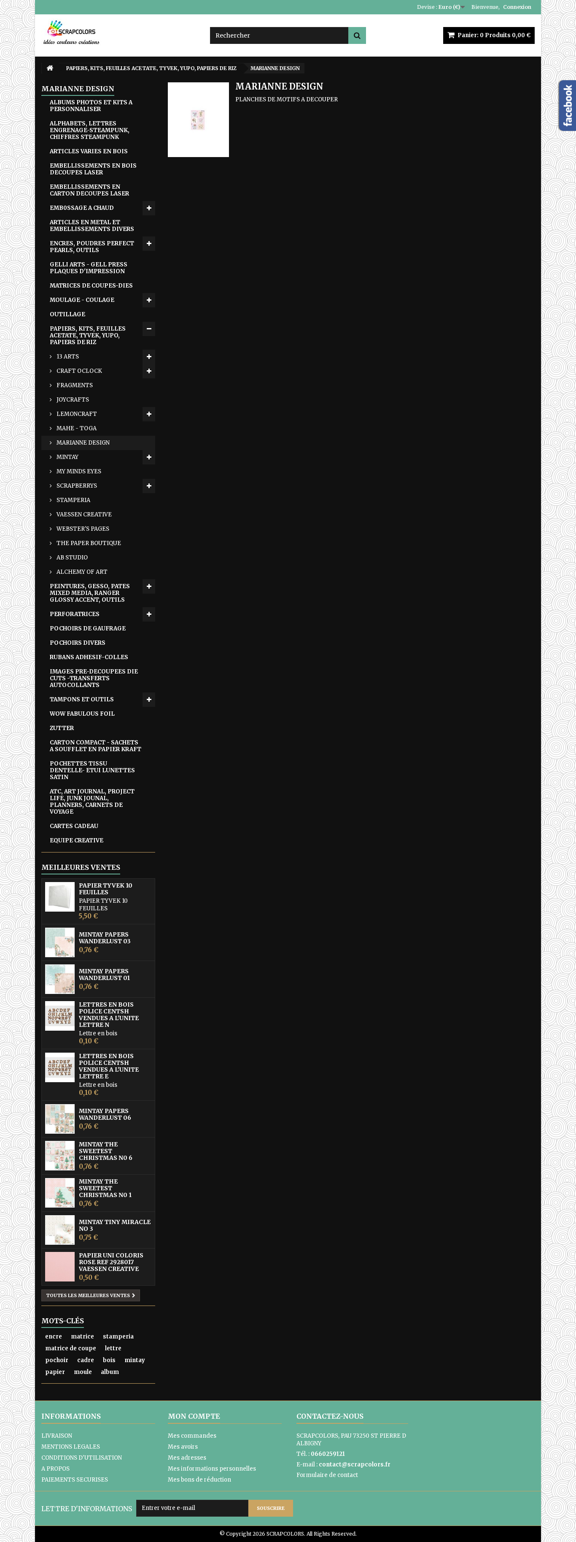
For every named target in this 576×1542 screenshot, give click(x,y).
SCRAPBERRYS (76, 485)
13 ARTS (67, 356)
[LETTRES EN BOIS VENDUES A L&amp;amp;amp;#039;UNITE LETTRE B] (60, 1067)
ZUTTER (62, 728)
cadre (85, 1360)
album (110, 1372)
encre (53, 1336)
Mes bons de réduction (199, 1479)
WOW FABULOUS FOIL (82, 713)
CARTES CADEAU (74, 826)
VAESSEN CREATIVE (83, 514)
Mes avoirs (183, 1446)
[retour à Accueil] (50, 68)
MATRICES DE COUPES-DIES (91, 285)
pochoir (56, 1360)
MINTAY (66, 457)
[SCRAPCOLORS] (119, 32)
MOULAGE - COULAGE (82, 300)
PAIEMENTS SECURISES (74, 1479)
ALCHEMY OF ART (81, 572)
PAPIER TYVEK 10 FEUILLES (105, 889)
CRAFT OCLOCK (78, 371)
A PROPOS (55, 1468)
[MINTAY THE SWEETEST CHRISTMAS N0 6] (60, 1155)
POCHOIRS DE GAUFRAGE (88, 628)
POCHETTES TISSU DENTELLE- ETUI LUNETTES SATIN (92, 770)
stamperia (118, 1336)
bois (109, 1360)
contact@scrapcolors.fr (354, 1464)
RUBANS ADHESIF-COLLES (89, 657)
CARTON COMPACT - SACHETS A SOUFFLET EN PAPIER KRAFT (95, 746)
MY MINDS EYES (78, 471)
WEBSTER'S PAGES (82, 528)
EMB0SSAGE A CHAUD (82, 208)
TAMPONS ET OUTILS (82, 699)
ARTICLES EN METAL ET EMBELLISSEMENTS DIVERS (92, 226)
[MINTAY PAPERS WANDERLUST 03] (60, 942)
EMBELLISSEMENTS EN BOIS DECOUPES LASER (93, 169)
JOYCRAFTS (72, 399)
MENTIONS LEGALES (70, 1446)
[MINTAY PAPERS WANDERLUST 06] (60, 1119)
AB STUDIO (71, 557)
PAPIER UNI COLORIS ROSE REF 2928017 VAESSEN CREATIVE (111, 1262)
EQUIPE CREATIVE (76, 840)
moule (83, 1372)
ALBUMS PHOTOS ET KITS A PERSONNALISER (91, 106)
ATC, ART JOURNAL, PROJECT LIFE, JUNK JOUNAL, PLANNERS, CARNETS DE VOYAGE (92, 801)
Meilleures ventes (80, 867)
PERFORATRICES (75, 614)
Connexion (517, 7)
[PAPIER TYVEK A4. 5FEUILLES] (60, 897)
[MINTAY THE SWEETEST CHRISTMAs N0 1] (60, 1193)
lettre (113, 1348)
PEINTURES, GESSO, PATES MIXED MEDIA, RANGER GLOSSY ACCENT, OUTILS (90, 593)
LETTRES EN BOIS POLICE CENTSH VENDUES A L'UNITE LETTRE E (109, 1066)
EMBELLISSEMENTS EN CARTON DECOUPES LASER (89, 190)
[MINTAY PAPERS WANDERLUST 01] (60, 979)
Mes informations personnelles (212, 1468)
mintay (134, 1360)
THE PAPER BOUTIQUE (88, 543)
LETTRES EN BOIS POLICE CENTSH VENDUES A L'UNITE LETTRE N (109, 1015)
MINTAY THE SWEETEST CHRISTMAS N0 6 (105, 1151)
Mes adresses (187, 1457)
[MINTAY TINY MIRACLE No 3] (60, 1230)
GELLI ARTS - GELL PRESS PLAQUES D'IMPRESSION (88, 268)
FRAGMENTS (74, 385)
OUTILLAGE (67, 314)
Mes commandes (192, 1435)
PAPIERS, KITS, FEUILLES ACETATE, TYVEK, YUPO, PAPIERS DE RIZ (88, 335)
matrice (82, 1336)
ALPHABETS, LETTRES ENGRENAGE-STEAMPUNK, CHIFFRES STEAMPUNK (89, 130)
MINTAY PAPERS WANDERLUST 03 (105, 938)
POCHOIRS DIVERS (77, 642)
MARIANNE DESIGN (82, 442)
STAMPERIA (72, 500)
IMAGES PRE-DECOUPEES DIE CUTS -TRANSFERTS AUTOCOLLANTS (94, 678)
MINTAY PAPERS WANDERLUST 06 (105, 1114)
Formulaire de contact (327, 1475)
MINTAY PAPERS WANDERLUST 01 (104, 974)
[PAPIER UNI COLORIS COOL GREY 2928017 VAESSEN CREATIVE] (60, 1266)
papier (55, 1372)
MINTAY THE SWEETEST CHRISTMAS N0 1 (105, 1188)
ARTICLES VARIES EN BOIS (89, 151)
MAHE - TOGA (76, 428)
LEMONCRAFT (76, 414)
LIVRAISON (56, 1435)
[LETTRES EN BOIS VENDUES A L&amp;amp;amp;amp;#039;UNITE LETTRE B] (60, 1016)
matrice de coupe (70, 1348)
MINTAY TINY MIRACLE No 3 (115, 1225)
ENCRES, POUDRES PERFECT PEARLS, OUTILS (92, 247)
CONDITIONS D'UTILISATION (81, 1457)
